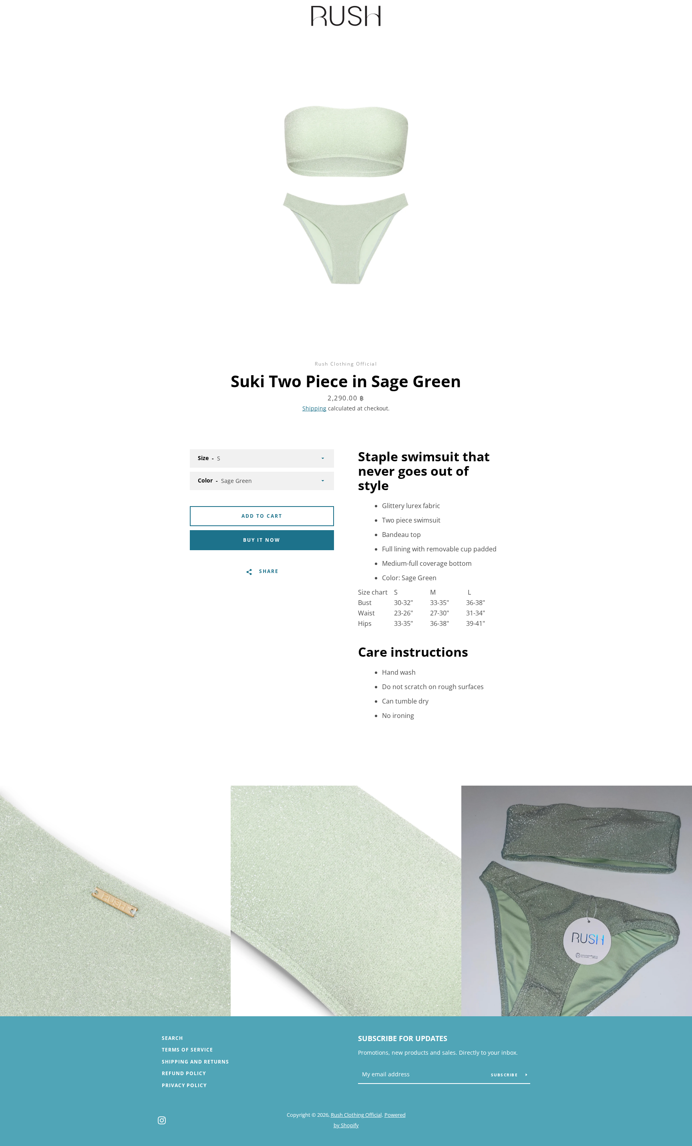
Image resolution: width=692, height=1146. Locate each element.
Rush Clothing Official (356, 1114)
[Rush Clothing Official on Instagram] (162, 1119)
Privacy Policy (184, 1085)
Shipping (314, 408)
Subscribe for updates (402, 1038)
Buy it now (261, 540)
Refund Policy (184, 1073)
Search (172, 1038)
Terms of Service (187, 1049)
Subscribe (505, 1075)
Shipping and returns (195, 1061)
